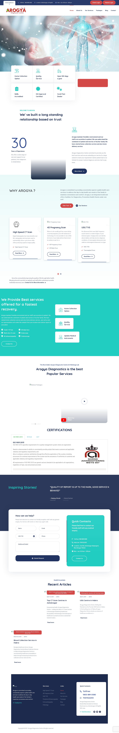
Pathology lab (84, 593)
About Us (79, 10)
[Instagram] (100, 712)
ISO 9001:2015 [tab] (18, 437)
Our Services (89, 10)
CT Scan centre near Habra (64, 592)
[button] (14, 403)
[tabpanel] (25, 238)
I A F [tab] (37, 437)
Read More (18, 253)
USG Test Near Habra (98, 593)
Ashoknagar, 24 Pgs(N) (47, 2)
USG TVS (86, 227)
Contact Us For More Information (34, 282)
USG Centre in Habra (89, 600)
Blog (106, 10)
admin (57, 596)
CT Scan (69, 592)
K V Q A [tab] (29, 437)
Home (72, 10)
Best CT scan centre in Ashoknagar (57, 592)
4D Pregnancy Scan (56, 227)
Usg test (90, 593)
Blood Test (27, 633)
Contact (113, 10)
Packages (99, 10)
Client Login (96, 2)
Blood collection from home (23, 632)
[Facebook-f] (94, 712)
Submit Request (39, 558)
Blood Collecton (35, 632)
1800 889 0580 (28, 2)
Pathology (45, 705)
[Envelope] (97, 712)
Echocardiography (48, 702)
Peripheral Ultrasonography (50, 699)
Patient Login (109, 2)
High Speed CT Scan (22, 232)
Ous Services (18, 57)
